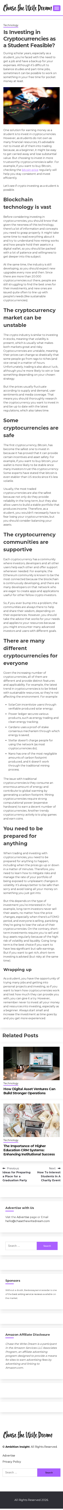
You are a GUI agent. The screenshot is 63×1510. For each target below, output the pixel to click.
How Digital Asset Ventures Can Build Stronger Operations (29, 1091)
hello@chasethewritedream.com (27, 1221)
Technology (10, 25)
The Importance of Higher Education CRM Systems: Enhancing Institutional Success (29, 1150)
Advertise (23, 1217)
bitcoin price (30, 169)
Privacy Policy (12, 1461)
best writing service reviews (27, 1294)
